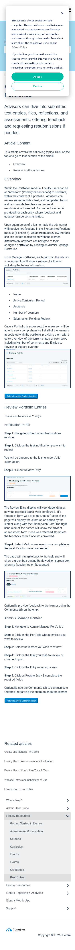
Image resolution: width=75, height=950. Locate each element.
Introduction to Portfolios (18, 789)
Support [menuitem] (11, 908)
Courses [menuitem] (15, 839)
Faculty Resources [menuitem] (18, 816)
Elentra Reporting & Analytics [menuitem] (24, 893)
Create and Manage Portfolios (21, 751)
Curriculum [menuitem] (16, 846)
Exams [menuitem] (14, 862)
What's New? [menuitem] (14, 800)
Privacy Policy (19, 47)
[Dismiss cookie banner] (62, 13)
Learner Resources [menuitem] (18, 885)
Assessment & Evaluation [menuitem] (26, 831)
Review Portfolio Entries (28, 170)
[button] (68, 800)
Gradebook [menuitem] (17, 869)
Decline (37, 86)
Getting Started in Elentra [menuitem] (26, 823)
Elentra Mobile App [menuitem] (18, 900)
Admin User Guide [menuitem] (17, 808)
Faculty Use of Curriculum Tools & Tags (26, 770)
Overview (19, 164)
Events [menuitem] (14, 854)
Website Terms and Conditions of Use (25, 779)
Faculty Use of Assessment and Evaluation (28, 761)
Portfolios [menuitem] (17, 877)
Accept (37, 76)
